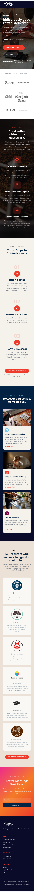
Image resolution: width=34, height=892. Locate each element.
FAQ (4, 872)
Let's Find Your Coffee (16, 371)
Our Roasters (7, 859)
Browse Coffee (7, 842)
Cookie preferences (9, 884)
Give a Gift (10, 54)
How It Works (7, 856)
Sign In (5, 867)
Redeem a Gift (7, 847)
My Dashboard (7, 870)
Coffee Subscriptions (9, 839)
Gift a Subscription (8, 845)
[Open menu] (29, 4)
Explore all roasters (16, 757)
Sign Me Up (15, 805)
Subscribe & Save (13, 48)
